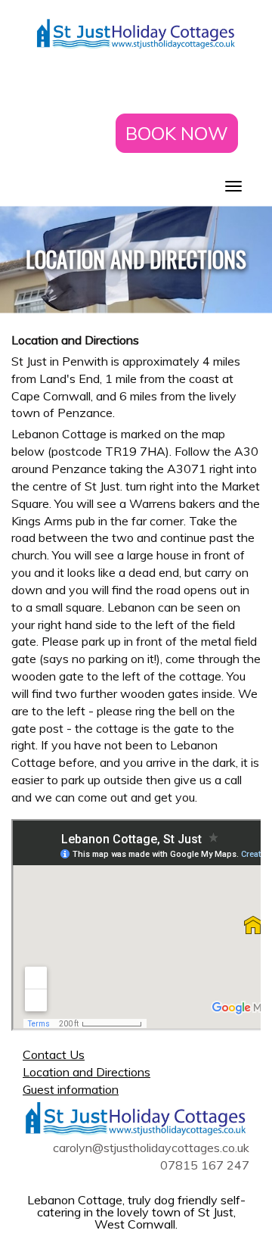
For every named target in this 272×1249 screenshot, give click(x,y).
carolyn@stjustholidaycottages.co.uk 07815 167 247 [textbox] (151, 1156)
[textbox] (136, 260)
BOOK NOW (176, 133)
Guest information (71, 1089)
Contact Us (54, 1054)
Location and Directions (86, 1071)
